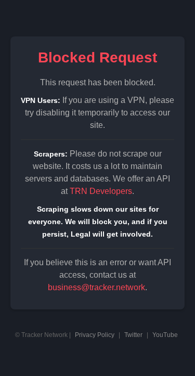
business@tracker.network (96, 287)
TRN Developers (101, 191)
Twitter (133, 335)
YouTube (165, 335)
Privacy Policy (94, 335)
